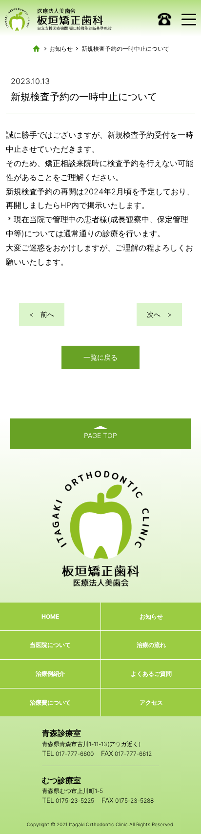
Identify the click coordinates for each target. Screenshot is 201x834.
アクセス (151, 702)
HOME (50, 616)
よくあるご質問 (151, 673)
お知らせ (61, 48)
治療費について (50, 702)
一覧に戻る (100, 357)
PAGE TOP (100, 435)
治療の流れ (151, 644)
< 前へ (41, 314)
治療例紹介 (50, 673)
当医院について (50, 644)
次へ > (159, 314)
